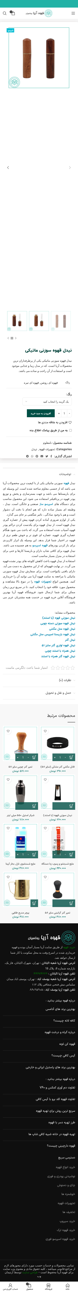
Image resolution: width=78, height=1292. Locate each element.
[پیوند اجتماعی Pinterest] (36, 456)
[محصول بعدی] (8, 338)
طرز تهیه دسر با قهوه (61, 1122)
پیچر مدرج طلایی (20, 913)
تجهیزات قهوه (47, 449)
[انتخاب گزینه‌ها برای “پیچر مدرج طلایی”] (34, 903)
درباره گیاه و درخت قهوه (60, 1032)
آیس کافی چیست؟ (63, 1055)
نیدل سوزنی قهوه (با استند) (57, 815)
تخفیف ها (68, 1212)
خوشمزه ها (68, 1194)
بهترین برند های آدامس (60, 1009)
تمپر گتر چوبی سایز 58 (20, 767)
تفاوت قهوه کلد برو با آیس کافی (55, 1099)
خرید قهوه (69, 947)
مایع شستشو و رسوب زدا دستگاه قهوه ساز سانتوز (57, 865)
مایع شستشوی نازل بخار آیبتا (20, 864)
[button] (63, 806)
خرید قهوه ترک (66, 1230)
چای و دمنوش (66, 1185)
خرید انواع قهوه (65, 1167)
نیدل (34, 449)
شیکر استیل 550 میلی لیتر (20, 815)
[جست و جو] (5, 13)
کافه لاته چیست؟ (64, 1020)
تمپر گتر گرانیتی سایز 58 (57, 913)
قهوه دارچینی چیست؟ (61, 1146)
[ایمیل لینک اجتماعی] (41, 456)
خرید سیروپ (67, 1221)
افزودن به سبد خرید (41, 413)
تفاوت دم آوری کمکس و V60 (57, 1087)
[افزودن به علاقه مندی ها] (45, 731)
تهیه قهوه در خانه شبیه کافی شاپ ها (51, 1134)
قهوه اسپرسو (40, 545)
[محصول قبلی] (16, 338)
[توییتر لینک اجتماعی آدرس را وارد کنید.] (46, 456)
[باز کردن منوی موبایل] (73, 13)
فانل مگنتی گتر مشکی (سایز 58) (58, 767)
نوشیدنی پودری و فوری (61, 1176)
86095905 (36, 990)
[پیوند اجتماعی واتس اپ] (32, 456)
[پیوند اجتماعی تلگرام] (27, 456)
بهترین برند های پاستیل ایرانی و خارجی (50, 1067)
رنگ (69, 394)
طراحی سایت (30, 1272)
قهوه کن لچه (67, 1044)
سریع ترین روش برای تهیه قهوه (55, 1111)
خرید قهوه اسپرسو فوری (60, 1239)
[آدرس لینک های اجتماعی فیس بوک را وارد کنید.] (51, 456)
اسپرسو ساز (46, 504)
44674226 (40, 974)
